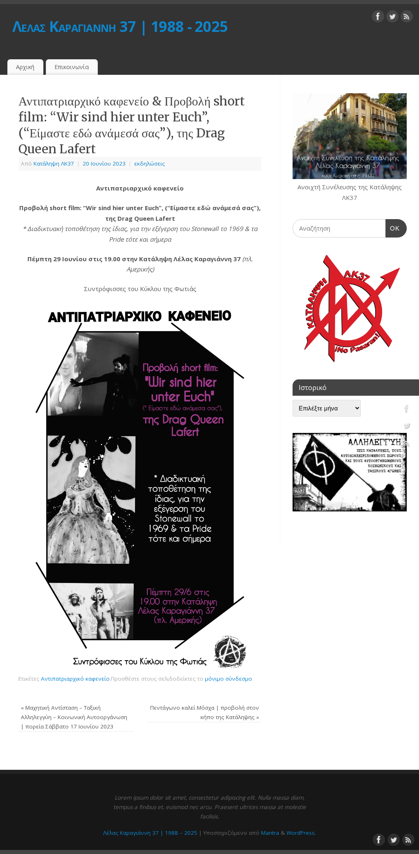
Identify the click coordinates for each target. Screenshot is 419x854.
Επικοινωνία (71, 67)
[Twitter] (392, 18)
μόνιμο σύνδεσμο (228, 678)
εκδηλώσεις (149, 163)
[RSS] (407, 18)
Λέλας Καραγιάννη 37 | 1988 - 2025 (120, 26)
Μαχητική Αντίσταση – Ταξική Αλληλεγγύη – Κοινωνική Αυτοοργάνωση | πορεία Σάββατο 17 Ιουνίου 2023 (74, 717)
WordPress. (301, 832)
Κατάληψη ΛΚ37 (54, 163)
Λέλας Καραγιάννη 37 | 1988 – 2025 (150, 832)
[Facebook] (378, 18)
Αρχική (25, 67)
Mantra (270, 832)
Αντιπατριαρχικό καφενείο (75, 678)
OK (392, 228)
